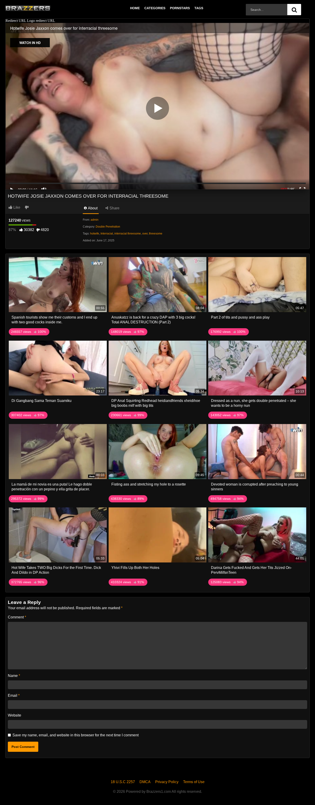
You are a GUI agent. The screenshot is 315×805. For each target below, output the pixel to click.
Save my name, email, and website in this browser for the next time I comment (75, 735)
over (145, 233)
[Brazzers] (37, 8)
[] (294, 9)
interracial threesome (127, 233)
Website (14, 715)
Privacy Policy (166, 782)
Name (14, 676)
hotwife (94, 233)
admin (94, 219)
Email (14, 695)
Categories (154, 8)
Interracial (107, 233)
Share (114, 208)
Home (135, 8)
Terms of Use (194, 782)
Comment (17, 617)
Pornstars (180, 8)
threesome (155, 233)
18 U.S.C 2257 (123, 782)
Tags (198, 8)
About (92, 208)
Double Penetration (108, 226)
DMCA (145, 782)
